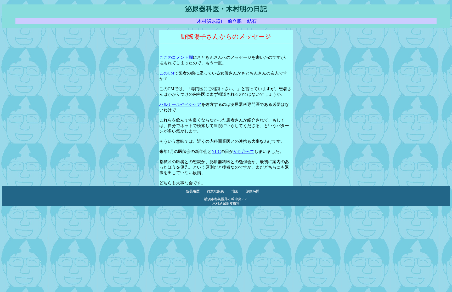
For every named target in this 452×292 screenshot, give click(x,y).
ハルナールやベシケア (180, 104)
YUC (216, 151)
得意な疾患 (215, 191)
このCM (166, 73)
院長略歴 (193, 191)
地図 (234, 191)
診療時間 (252, 191)
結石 (252, 21)
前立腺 (235, 21)
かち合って (243, 151)
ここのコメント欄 (176, 57)
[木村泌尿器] (208, 21)
